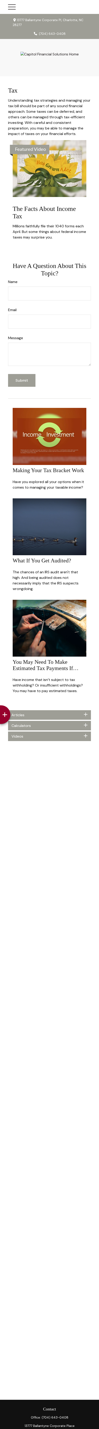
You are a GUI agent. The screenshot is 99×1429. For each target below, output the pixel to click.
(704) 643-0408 (52, 34)
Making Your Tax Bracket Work (48, 470)
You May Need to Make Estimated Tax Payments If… (46, 665)
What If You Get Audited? (42, 561)
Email (12, 309)
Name (12, 281)
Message (15, 337)
